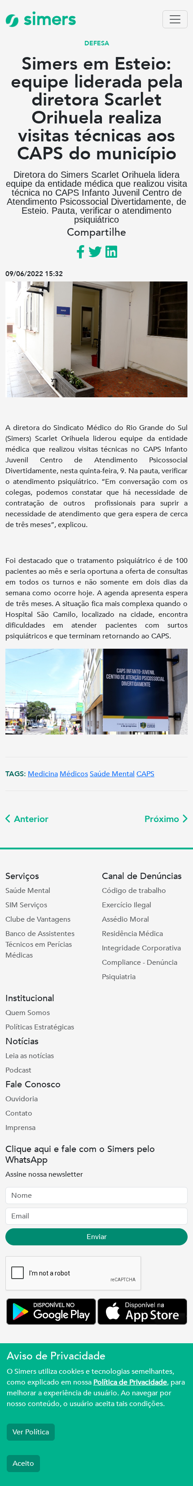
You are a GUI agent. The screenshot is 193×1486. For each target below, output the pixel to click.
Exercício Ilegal (126, 905)
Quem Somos (27, 1013)
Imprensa (20, 1128)
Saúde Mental (112, 774)
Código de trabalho (134, 891)
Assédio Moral (125, 919)
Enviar (97, 1237)
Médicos (74, 774)
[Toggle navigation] (175, 19)
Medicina (43, 774)
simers (47, 19)
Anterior (29, 819)
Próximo (163, 819)
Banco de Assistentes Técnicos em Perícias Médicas (40, 944)
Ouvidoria (21, 1099)
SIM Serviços (26, 905)
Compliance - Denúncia (139, 962)
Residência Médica (132, 934)
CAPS (145, 774)
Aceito (23, 1463)
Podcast (18, 1070)
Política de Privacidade (130, 1382)
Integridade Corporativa (141, 948)
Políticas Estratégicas (39, 1027)
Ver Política (31, 1432)
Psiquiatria (119, 977)
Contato (18, 1113)
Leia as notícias (29, 1056)
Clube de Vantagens (37, 919)
